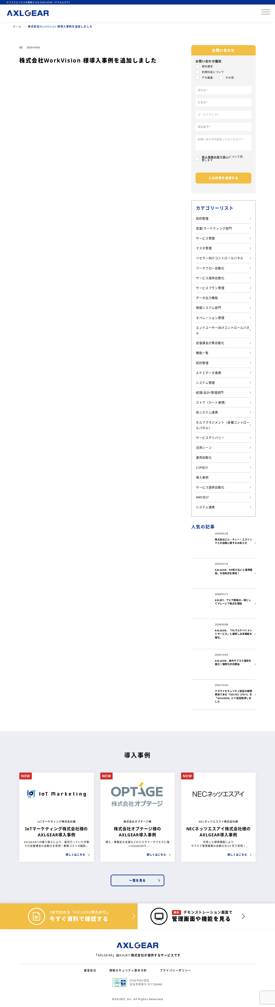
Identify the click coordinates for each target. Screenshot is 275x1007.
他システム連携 (207, 412)
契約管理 (202, 218)
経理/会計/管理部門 (210, 392)
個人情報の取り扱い (215, 157)
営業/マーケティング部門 (214, 228)
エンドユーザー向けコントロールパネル (223, 330)
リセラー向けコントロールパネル (219, 258)
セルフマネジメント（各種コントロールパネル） (223, 425)
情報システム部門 (208, 308)
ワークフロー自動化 (210, 268)
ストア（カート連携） (212, 402)
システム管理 (205, 383)
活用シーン (204, 447)
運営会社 (90, 970)
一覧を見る (137, 880)
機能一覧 (202, 353)
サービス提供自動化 (210, 278)
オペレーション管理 (210, 318)
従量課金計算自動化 (210, 343)
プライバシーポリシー (175, 970)
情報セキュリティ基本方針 (128, 970)
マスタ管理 (204, 248)
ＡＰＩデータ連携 (208, 373)
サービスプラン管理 (210, 288)
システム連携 (205, 507)
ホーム (18, 26)
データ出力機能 (207, 298)
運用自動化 (204, 457)
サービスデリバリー (210, 438)
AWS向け (202, 497)
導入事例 (202, 477)
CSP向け (202, 467)
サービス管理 (205, 238)
